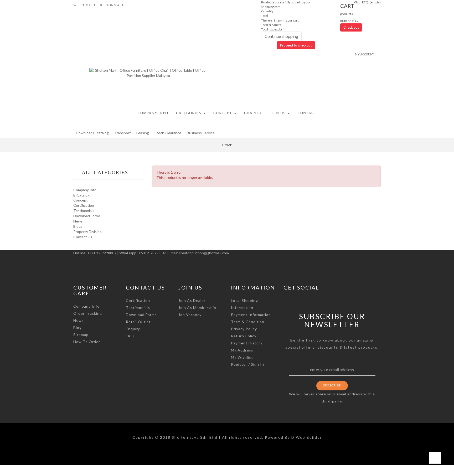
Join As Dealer (191, 300)
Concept (80, 200)
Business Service (201, 133)
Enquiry (133, 329)
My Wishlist (242, 357)
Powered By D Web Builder (293, 437)
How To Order (86, 341)
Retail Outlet (138, 321)
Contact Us (82, 237)
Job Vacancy (190, 314)
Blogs (77, 226)
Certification (83, 205)
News (78, 221)
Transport (122, 133)
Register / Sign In (247, 364)
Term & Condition (247, 321)
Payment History (246, 343)
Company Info (84, 190)
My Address (242, 350)
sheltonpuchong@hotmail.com (204, 253)
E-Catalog (81, 195)
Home (227, 145)
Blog (77, 327)
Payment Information (251, 314)
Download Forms (87, 216)
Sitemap (81, 334)
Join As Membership (197, 307)
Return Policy (243, 336)
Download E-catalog (92, 133)
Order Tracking (87, 313)
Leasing (142, 133)
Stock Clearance (167, 133)
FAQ (130, 336)
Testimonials (83, 210)
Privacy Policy (244, 329)
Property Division (87, 231)
